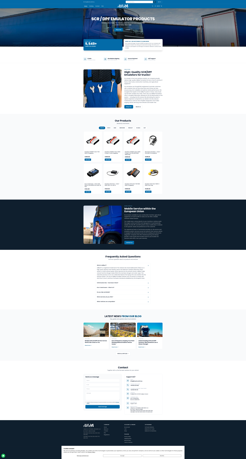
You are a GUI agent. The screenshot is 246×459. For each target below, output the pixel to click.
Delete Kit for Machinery (150, 431)
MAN (115, 128)
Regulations (107, 434)
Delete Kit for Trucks (149, 429)
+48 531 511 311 (134, 390)
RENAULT (130, 128)
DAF (145, 128)
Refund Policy (127, 440)
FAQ (102, 6)
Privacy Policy (91, 452)
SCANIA (138, 128)
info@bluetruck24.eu (89, 2)
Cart (125, 429)
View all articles (122, 353)
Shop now (118, 29)
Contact (97, 6)
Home (85, 6)
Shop (125, 431)
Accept (122, 456)
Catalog (91, 6)
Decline (162, 456)
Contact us (129, 242)
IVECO (108, 128)
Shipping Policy (127, 438)
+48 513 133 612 (134, 385)
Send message (102, 406)
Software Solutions (149, 427)
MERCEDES (122, 128)
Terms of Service (128, 442)
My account (127, 427)
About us (138, 107)
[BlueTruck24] (123, 6)
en (160, 1)
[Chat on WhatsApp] (3, 456)
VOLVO (102, 128)
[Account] (155, 6)
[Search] (154, 2)
